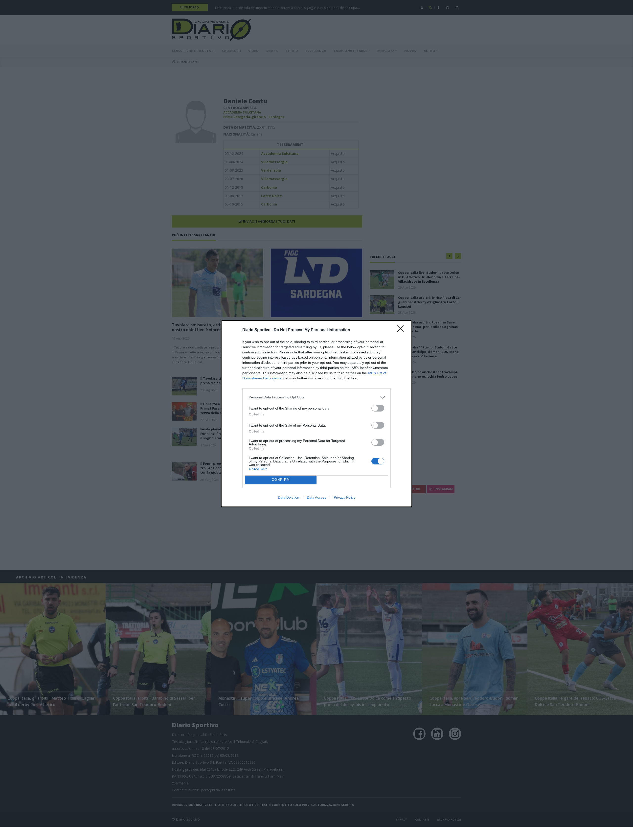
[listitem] (316, 397)
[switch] (377, 408)
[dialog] (316, 414)
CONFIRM (281, 480)
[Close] (402, 330)
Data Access (316, 497)
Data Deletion (288, 497)
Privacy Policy (344, 497)
